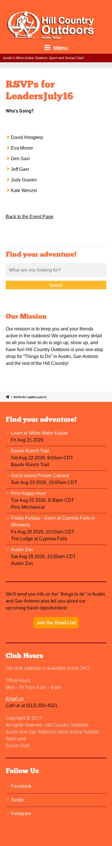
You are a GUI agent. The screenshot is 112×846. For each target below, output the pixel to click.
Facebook (21, 786)
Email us (15, 698)
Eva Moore (22, 148)
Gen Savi (20, 158)
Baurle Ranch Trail (30, 450)
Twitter (17, 799)
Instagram (21, 813)
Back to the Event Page (29, 216)
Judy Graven (24, 179)
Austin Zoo (22, 549)
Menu (59, 48)
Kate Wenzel (24, 190)
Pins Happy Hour (28, 493)
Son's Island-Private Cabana (40, 475)
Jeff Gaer (20, 169)
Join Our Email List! (56, 623)
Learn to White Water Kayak (39, 433)
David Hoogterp (27, 137)
